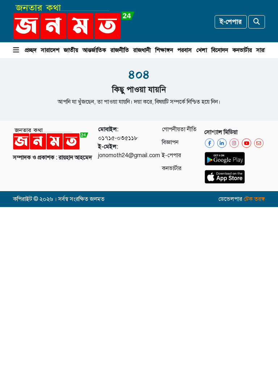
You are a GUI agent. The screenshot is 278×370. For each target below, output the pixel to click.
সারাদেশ (50, 50)
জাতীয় (71, 50)
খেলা (201, 50)
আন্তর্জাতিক (94, 50)
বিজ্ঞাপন (170, 142)
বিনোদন (219, 50)
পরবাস (184, 50)
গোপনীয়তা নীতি (179, 129)
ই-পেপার (231, 22)
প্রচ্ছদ (31, 50)
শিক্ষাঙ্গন (164, 50)
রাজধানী (142, 50)
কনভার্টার (242, 50)
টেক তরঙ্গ (254, 199)
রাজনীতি (119, 50)
